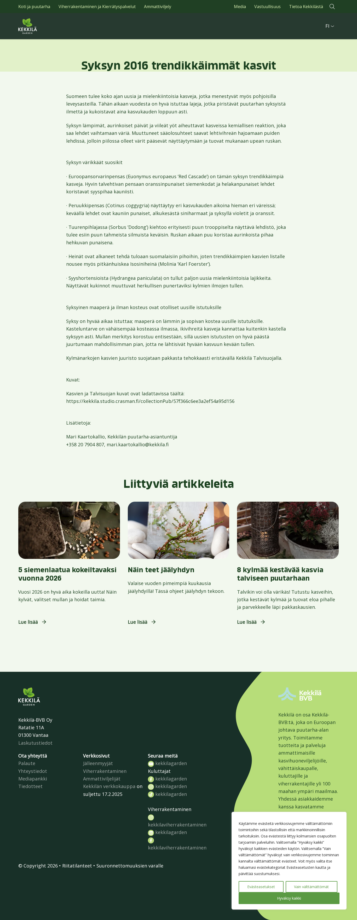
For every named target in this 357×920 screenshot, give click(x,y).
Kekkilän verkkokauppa (109, 786)
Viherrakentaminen (104, 771)
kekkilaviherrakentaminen (177, 824)
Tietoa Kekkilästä (306, 6)
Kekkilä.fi (39, 26)
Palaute (26, 763)
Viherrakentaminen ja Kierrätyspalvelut (97, 6)
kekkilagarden (170, 763)
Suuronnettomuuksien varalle (129, 866)
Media (240, 6)
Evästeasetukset (261, 886)
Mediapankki (32, 779)
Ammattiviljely (157, 6)
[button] (332, 6)
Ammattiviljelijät (101, 779)
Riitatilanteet (77, 866)
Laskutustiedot (35, 743)
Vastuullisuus (267, 6)
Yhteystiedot (32, 771)
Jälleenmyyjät (98, 763)
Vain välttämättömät (311, 886)
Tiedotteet (30, 786)
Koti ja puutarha (34, 6)
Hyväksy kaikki (289, 898)
